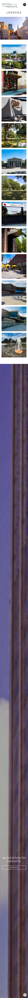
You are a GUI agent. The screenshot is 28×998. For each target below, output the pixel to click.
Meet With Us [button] (14, 867)
